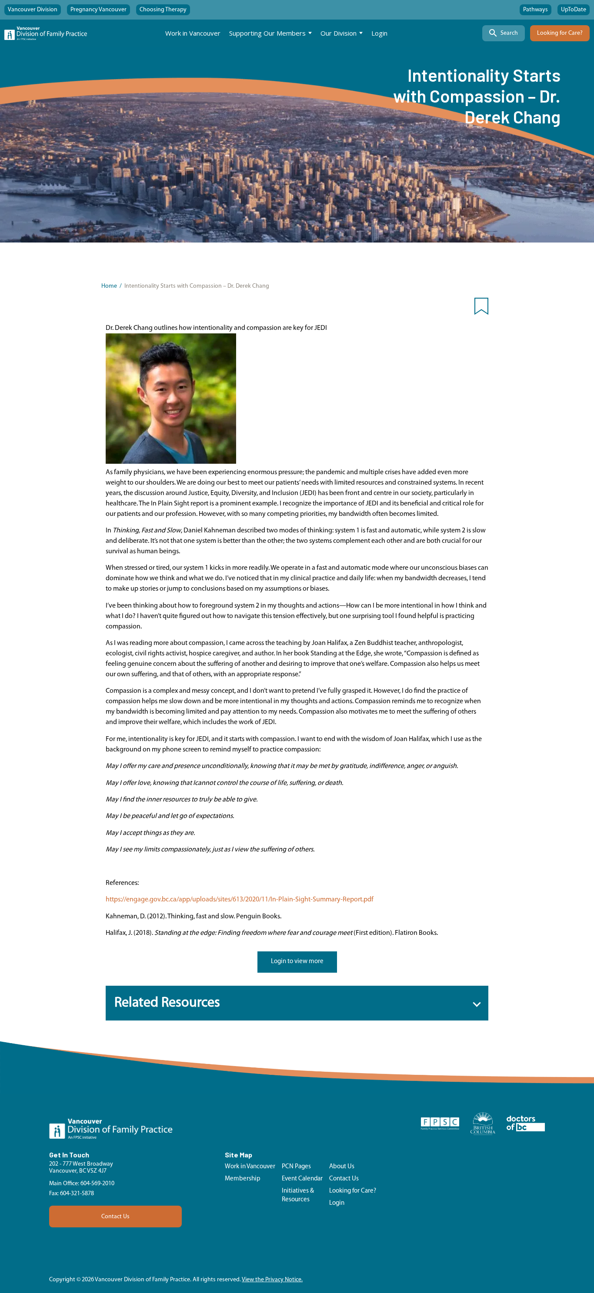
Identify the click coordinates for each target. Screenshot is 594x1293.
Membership (242, 1179)
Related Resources (167, 1003)
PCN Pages (296, 1166)
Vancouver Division (32, 10)
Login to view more (297, 961)
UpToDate (573, 10)
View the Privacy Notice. (272, 1279)
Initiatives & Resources (298, 1195)
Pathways (535, 10)
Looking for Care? (560, 33)
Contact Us (115, 1216)
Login (379, 33)
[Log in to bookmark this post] (481, 308)
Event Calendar (302, 1179)
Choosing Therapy (163, 10)
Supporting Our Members (267, 33)
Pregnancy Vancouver (98, 10)
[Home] (45, 33)
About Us (341, 1166)
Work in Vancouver (192, 33)
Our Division (338, 33)
